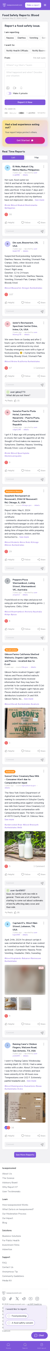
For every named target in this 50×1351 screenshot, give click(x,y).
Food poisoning (19, 1315)
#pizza (14, 614)
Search (25, 1348)
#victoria (28, 611)
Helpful (11, 222)
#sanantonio (29, 1086)
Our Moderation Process (14, 1213)
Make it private (20, 93)
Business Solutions (11, 1236)
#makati (21, 205)
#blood (14, 205)
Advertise (7, 1249)
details (25, 175)
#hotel (7, 205)
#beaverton (16, 288)
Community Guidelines (13, 1276)
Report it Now (25, 102)
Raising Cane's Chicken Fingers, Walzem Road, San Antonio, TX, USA (25, 1047)
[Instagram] (37, 1298)
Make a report (33, 5)
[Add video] (14, 88)
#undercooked (11, 824)
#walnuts (35, 704)
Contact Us (7, 1267)
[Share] (43, 166)
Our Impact (7, 1218)
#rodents (15, 542)
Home (8, 1348)
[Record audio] (21, 88)
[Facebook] (4, 1298)
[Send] (42, 231)
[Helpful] (15, 400)
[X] (17, 1298)
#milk (19, 827)
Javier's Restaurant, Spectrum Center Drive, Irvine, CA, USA (25, 326)
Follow (27, 222)
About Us (7, 1173)
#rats (28, 542)
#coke (20, 1089)
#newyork (34, 824)
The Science (8, 1178)
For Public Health (10, 1240)
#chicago (35, 542)
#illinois (8, 545)
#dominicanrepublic (13, 456)
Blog (4, 1222)
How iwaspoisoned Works (15, 1204)
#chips (7, 614)
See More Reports (25, 1154)
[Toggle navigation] (45, 5)
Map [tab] (36, 157)
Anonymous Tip (10, 1271)
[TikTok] (10, 1298)
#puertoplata (23, 453)
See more (39, 200)
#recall (14, 704)
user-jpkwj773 (17, 392)
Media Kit (7, 1280)
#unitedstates (36, 288)
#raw (20, 824)
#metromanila (31, 205)
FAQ (4, 1262)
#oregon (25, 288)
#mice (22, 542)
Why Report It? (10, 1187)
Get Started (23, 140)
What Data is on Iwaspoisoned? (18, 1209)
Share (43, 222)
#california (22, 361)
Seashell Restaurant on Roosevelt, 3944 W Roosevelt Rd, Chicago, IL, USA (21, 499)
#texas (39, 1086)
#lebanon (26, 958)
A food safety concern (22, 1322)
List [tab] (13, 157)
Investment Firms (10, 1244)
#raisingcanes (17, 1086)
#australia (37, 611)
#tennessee (36, 958)
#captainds (16, 958)
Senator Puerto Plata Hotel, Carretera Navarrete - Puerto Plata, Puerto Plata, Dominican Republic (26, 418)
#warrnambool (17, 611)
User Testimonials (11, 1191)
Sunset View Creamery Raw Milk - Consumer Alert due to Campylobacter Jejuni (22, 779)
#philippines (10, 208)
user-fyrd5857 (17, 890)
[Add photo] (8, 88)
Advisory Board (9, 1182)
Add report (41, 1348)
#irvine (14, 361)
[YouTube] (30, 1298)
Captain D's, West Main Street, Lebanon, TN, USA (25, 926)
